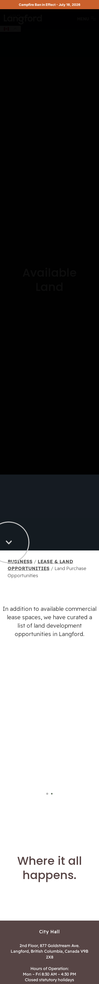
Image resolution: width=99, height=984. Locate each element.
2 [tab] (52, 794)
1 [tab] (47, 794)
